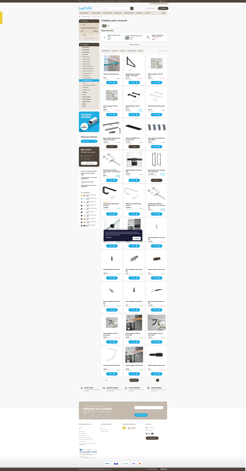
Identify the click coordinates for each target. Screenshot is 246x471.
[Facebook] (147, 433)
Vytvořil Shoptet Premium (152, 469)
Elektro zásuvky (85, 47)
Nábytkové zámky (86, 89)
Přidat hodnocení (85, 141)
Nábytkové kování (86, 56)
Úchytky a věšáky (85, 49)
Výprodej (84, 103)
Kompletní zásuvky (86, 59)
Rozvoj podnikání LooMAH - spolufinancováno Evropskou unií (88, 444)
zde (119, 235)
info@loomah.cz (88, 156)
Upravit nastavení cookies (106, 469)
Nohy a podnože (85, 52)
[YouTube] (152, 433)
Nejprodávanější (131, 50)
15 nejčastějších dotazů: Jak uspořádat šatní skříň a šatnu (89, 178)
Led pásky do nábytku (87, 78)
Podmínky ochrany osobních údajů (86, 439)
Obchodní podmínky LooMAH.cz (123, 1)
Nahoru (106, 380)
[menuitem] (84, 13)
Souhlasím (136, 238)
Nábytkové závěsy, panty (88, 66)
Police (84, 82)
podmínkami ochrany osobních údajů (153, 411)
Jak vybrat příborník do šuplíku (87, 181)
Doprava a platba (99, 1)
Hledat (131, 8)
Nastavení (108, 237)
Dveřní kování (85, 54)
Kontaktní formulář (89, 163)
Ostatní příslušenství (86, 99)
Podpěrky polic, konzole (87, 80)
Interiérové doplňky (86, 96)
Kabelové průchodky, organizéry (89, 85)
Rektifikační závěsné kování (88, 68)
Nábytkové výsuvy (86, 61)
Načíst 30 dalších (134, 380)
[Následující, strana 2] (161, 380)
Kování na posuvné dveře (88, 71)
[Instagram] (149, 433)
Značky (83, 106)
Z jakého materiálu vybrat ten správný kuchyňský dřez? (88, 186)
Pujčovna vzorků (104, 429)
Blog (85, 1)
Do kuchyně (84, 92)
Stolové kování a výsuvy (87, 73)
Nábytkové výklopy (86, 63)
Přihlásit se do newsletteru (141, 415)
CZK (163, 1)
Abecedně (140, 50)
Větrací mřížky (85, 87)
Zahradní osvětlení (86, 101)
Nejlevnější (115, 50)
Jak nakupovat (91, 1)
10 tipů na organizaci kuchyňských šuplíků (88, 174)
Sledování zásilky (82, 441)
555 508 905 (87, 158)
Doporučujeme (105, 50)
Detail (112, 146)
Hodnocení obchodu (105, 431)
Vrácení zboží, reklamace (110, 1)
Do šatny (84, 94)
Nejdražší (122, 50)
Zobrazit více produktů (134, 44)
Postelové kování (86, 75)
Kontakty (81, 1)
